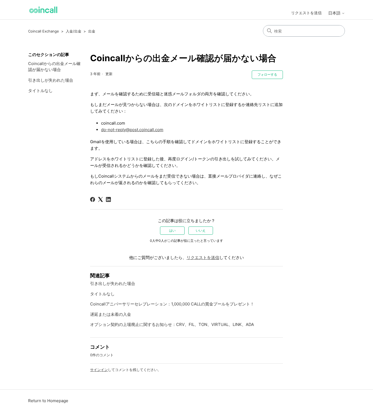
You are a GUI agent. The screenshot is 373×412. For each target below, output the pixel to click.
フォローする (267, 74)
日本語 (335, 13)
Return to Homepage (48, 400)
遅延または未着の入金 (110, 314)
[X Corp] (100, 199)
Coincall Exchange (43, 31)
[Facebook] (92, 199)
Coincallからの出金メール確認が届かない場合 (54, 66)
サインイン (99, 369)
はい (172, 230)
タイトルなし (40, 90)
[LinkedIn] (108, 199)
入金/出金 (73, 31)
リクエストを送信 (306, 12)
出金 (91, 31)
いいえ (201, 230)
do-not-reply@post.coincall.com (132, 129)
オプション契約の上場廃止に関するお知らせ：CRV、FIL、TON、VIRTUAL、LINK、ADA (172, 324)
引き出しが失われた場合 (50, 80)
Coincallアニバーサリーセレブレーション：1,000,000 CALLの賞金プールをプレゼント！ (172, 304)
